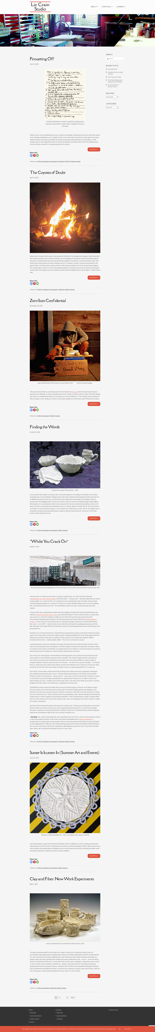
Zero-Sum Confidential (48, 300)
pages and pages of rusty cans (46, 615)
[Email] (37, 155)
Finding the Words (44, 426)
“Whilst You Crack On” (49, 541)
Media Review (77, 40)
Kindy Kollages (61, 1016)
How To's (67, 40)
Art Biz (39, 161)
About (94, 7)
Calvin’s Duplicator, (85, 719)
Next (72, 997)
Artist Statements (36, 1016)
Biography (33, 1012)
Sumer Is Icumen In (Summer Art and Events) (64, 752)
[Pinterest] (34, 155)
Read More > (94, 149)
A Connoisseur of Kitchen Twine (113, 85)
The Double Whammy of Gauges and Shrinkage (115, 81)
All (32, 40)
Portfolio (106, 7)
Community (39, 40)
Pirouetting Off (42, 58)
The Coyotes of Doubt (47, 172)
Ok (119, 1029)
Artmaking (49, 40)
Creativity (58, 40)
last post (74, 392)
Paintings (60, 1012)
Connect (120, 7)
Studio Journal (76, 161)
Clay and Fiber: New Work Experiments (62, 878)
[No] (153, 1029)
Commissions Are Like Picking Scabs (42, 599)
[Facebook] (31, 155)
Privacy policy (128, 1029)
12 (67, 997)
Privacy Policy (113, 1010)
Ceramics (60, 1019)
